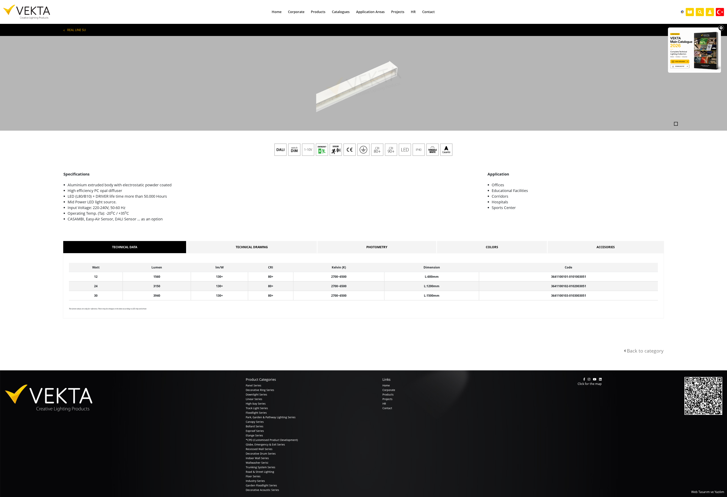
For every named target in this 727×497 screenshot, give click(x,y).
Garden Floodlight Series (261, 485)
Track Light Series (257, 408)
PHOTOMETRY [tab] (376, 247)
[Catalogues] (690, 12)
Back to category (645, 350)
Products (388, 394)
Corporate (388, 390)
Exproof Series (255, 431)
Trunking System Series (260, 467)
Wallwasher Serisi (257, 462)
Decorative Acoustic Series (262, 490)
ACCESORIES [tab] (606, 247)
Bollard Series (254, 426)
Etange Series (254, 435)
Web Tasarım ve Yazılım (707, 492)
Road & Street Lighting (260, 472)
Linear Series (254, 399)
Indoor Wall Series (257, 458)
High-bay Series (256, 403)
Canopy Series (255, 422)
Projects (387, 399)
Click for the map (590, 384)
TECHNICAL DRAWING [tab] (252, 247)
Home (386, 385)
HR (384, 403)
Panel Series (253, 385)
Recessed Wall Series (259, 449)
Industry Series (255, 481)
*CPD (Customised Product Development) (272, 440)
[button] (54, 83)
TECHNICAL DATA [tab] (124, 247)
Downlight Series (256, 394)
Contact (387, 408)
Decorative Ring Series (260, 390)
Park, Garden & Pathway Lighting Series (271, 417)
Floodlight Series (256, 412)
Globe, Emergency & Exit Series (265, 444)
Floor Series (253, 476)
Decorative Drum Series (261, 453)
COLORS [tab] (492, 247)
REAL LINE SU (76, 30)
